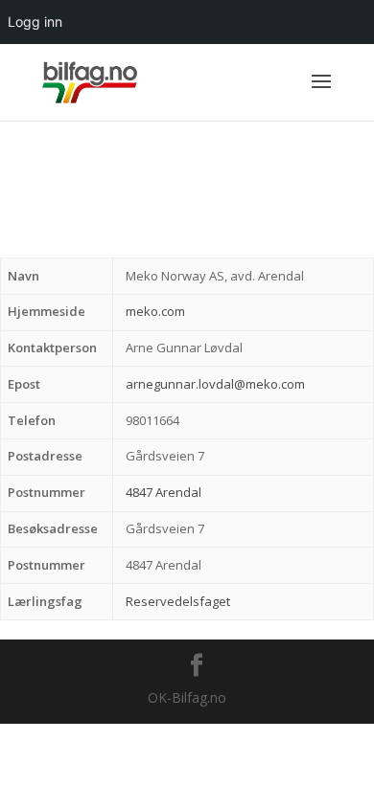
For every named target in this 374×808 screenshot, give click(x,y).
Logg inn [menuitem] (35, 21)
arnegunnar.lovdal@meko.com (215, 384)
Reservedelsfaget (178, 601)
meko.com (155, 311)
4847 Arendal (163, 492)
